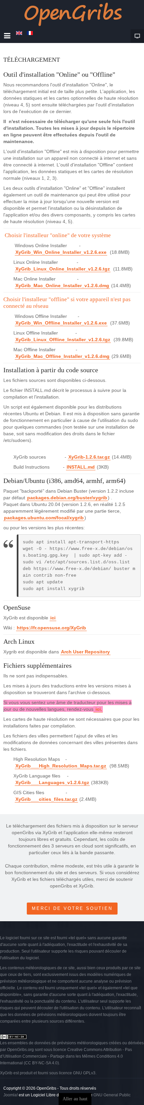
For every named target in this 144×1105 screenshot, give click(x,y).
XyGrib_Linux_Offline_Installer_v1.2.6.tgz (62, 339)
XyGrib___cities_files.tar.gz (46, 799)
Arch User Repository (85, 651)
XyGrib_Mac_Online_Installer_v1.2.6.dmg (62, 285)
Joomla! (10, 1095)
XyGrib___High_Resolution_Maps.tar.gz (60, 765)
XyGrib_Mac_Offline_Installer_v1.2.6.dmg (62, 356)
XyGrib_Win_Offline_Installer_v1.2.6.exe (61, 323)
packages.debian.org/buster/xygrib (67, 497)
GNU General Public (112, 1095)
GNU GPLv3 (84, 1073)
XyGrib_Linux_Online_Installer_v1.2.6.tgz (62, 268)
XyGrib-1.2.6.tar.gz (89, 457)
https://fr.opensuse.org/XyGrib (51, 627)
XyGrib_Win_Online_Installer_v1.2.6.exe (60, 252)
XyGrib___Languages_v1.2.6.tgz (52, 782)
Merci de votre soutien (72, 908)
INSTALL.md (81, 467)
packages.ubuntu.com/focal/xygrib (44, 517)
